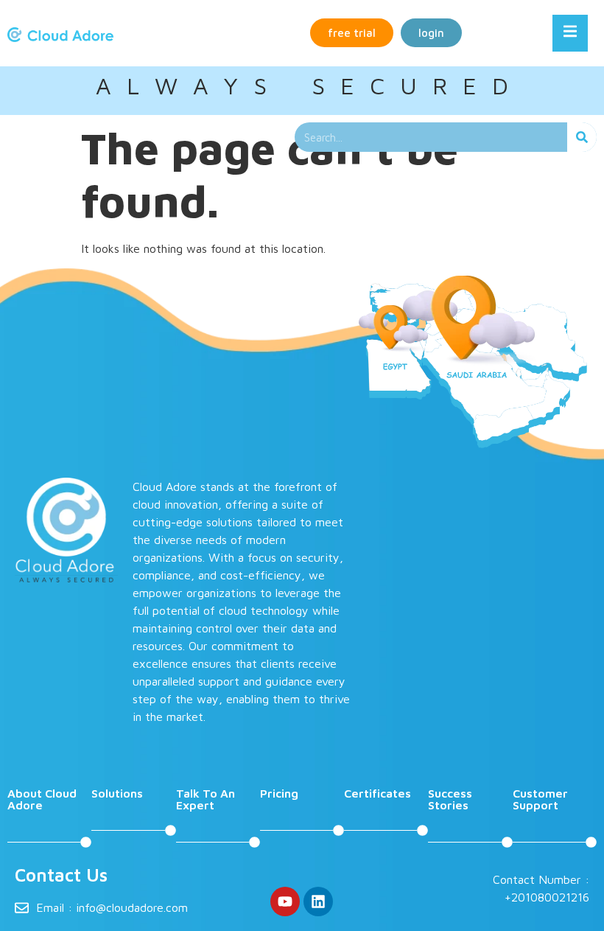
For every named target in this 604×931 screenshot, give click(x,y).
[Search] (582, 137)
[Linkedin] (318, 901)
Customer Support (540, 799)
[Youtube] (285, 901)
